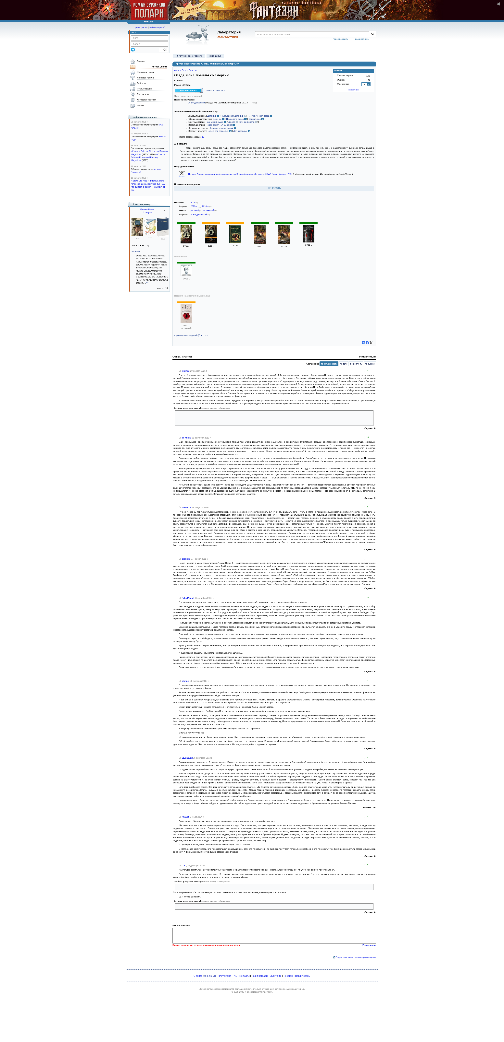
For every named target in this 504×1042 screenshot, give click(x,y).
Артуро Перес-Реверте (185, 70)
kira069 (185, 371)
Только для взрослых (218, 131)
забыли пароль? (157, 27)
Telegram (288, 976)
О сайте (198, 976)
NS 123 (185, 817)
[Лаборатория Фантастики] (198, 35)
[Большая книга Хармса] (150, 234)
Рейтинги (141, 83)
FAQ (235, 976)
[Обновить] (166, 212)
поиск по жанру (340, 39)
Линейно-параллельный (221, 128)
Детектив (211, 116)
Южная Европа (246, 122)
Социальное (254, 119)
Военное (217, 119)
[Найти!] (372, 34)
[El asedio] (186, 322)
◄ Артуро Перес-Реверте (189, 56)
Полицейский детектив (232, 116)
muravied (135, 251)
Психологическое (235, 119)
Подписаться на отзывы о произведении (355, 957)
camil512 (186, 507)
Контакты (244, 976)
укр (215, 976)
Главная (141, 61)
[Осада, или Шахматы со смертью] (186, 242)
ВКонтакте (276, 976)
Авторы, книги (160, 66)
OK (163, 49)
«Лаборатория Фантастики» (258, 992)
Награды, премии (145, 77)
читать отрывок (188, 90)
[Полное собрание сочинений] (163, 236)
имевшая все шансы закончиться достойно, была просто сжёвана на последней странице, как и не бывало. (231, 906)
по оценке (370, 364)
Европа (231, 122)
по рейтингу (356, 364)
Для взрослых (240, 131)
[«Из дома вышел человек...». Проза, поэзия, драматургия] (137, 235)
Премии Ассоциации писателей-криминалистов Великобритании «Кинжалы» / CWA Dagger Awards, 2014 (240, 174)
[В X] (371, 342)
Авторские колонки (146, 100)
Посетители (143, 94)
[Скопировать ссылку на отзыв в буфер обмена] (180, 371)
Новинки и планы (145, 72)
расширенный (362, 39)
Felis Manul (188, 598)
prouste (186, 559)
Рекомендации (144, 89)
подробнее (353, 89)
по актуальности (329, 364)
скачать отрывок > (216, 90)
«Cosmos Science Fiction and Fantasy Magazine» (148, 157)
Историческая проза (259, 116)
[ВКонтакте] (363, 342)
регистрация (141, 27)
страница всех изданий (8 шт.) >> (191, 335)
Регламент (225, 976)
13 (203, 137)
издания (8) (215, 56)
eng (206, 976)
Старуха (147, 212)
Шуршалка (187, 758)
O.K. (184, 865)
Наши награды (259, 976)
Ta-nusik (186, 438)
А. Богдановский (196, 102)
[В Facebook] (367, 342)
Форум (140, 105)
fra (210, 976)
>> (147, 283)
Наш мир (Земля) (214, 122)
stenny (185, 681)
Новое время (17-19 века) (219, 125)
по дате (343, 364)
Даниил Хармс (147, 209)
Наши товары (302, 976)
